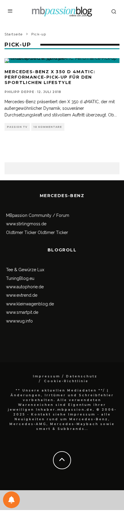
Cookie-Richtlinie (66, 381)
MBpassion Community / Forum (37, 215)
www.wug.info (19, 321)
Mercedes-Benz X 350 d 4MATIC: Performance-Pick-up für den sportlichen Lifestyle (50, 77)
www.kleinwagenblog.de (30, 304)
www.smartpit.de (22, 312)
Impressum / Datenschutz (65, 376)
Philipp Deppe (19, 92)
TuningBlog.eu (20, 278)
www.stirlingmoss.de (26, 223)
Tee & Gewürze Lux (25, 269)
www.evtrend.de (21, 295)
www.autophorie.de (25, 286)
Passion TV (17, 126)
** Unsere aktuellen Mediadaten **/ (60, 390)
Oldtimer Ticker (21, 232)
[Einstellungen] (11, 499)
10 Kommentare (48, 126)
